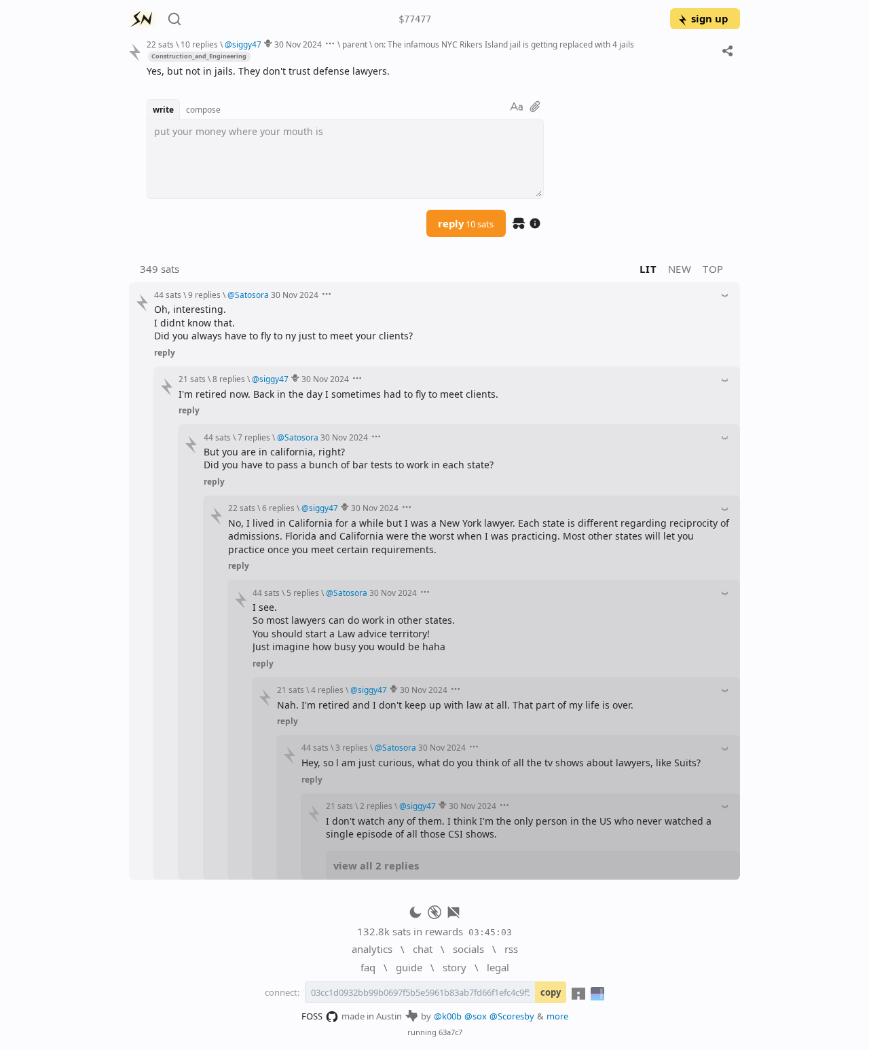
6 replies (278, 507)
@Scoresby (511, 1016)
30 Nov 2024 (298, 44)
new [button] (680, 269)
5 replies (302, 592)
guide (409, 967)
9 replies (204, 294)
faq (367, 967)
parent (354, 44)
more (557, 1016)
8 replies (228, 378)
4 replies (327, 689)
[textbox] (438, 70)
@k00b (448, 1016)
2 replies (376, 805)
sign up (709, 18)
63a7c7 (450, 1032)
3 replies (351, 747)
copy (550, 992)
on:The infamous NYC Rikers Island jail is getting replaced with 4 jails (504, 44)
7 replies (254, 437)
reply (466, 223)
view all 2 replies (376, 865)
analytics (372, 949)
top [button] (713, 269)
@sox (475, 1016)
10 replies (199, 44)
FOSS (311, 1016)
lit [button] (648, 269)
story (454, 967)
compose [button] (203, 109)
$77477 (415, 19)
